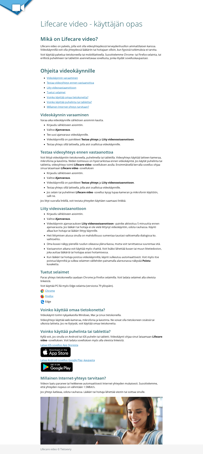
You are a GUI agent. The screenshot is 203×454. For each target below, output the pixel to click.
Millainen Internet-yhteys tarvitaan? (68, 107)
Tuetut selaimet (56, 92)
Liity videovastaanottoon (61, 87)
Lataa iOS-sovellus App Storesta (59, 345)
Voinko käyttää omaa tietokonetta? (67, 97)
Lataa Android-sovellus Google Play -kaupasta (67, 360)
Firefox (49, 296)
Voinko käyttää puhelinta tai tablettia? (69, 102)
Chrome (50, 291)
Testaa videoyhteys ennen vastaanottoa (70, 82)
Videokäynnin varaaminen (62, 78)
